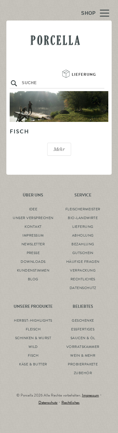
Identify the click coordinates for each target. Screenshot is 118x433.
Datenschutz (47, 403)
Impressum (90, 395)
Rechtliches (70, 403)
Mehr (59, 149)
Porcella (55, 50)
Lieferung (84, 75)
